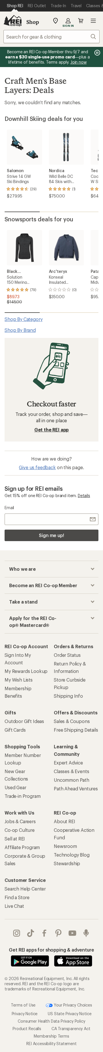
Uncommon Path (71, 780)
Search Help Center (25, 888)
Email (9, 507)
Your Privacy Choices (72, 1004)
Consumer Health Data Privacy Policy (51, 1021)
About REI (64, 821)
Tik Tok (30, 933)
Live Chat (14, 906)
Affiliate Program (22, 847)
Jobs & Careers (20, 821)
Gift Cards (15, 730)
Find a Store (17, 897)
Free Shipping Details (76, 730)
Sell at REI (15, 838)
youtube (72, 933)
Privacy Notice (25, 1013)
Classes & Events (71, 771)
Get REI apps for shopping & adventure (51, 949)
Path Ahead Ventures (76, 788)
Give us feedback (37, 467)
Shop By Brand (20, 330)
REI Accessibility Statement (51, 1043)
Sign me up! (51, 535)
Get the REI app (51, 429)
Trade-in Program (22, 796)
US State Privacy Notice (69, 1013)
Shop (32, 22)
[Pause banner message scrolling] (97, 52)
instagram (16, 933)
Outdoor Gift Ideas (24, 721)
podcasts (86, 933)
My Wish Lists (19, 679)
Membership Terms (51, 1036)
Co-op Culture (20, 830)
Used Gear (15, 787)
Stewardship (67, 863)
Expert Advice (68, 762)
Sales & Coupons (72, 721)
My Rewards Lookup (26, 671)
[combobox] (51, 36)
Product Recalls (27, 1028)
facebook (44, 933)
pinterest (58, 933)
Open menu (93, 20)
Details (84, 495)
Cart (80, 20)
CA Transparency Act (71, 1028)
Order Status (67, 655)
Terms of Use (23, 1004)
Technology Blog (72, 854)
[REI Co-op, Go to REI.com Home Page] (12, 20)
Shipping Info (68, 696)
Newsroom (65, 846)
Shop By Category (23, 319)
